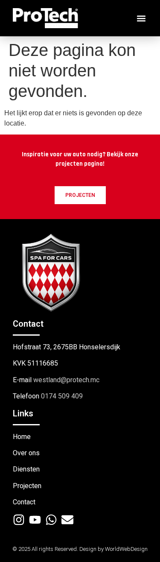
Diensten (26, 469)
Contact (24, 502)
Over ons (26, 453)
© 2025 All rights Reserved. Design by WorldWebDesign (80, 549)
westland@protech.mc (66, 380)
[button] (141, 18)
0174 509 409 (62, 396)
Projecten (27, 486)
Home (22, 437)
